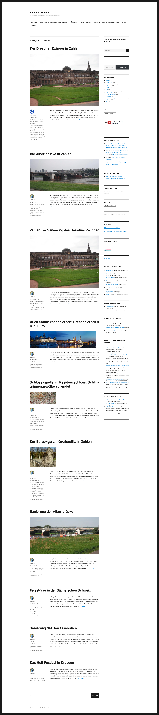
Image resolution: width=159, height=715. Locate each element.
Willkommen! (33, 22)
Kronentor (41, 130)
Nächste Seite (97, 697)
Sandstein (32, 137)
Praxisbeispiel (109, 82)
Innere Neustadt (33, 212)
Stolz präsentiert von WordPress (46, 707)
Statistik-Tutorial (109, 310)
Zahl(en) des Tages (39, 204)
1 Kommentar (33, 218)
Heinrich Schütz (33, 423)
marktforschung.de (110, 306)
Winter (38, 497)
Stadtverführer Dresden (111, 406)
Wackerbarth (33, 497)
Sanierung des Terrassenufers (53, 628)
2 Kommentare (33, 141)
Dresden (32, 119)
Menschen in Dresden (110, 280)
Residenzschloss (34, 425)
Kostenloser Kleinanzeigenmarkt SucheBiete (116, 399)
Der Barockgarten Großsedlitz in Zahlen (61, 441)
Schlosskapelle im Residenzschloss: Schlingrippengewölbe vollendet (64, 384)
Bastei (31, 612)
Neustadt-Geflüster (110, 287)
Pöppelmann (41, 134)
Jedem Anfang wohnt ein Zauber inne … (115, 176)
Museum (35, 134)
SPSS (108, 87)
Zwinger (35, 139)
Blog (82, 22)
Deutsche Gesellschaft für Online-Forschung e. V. (117, 374)
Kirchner (39, 491)
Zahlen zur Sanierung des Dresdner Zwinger (64, 230)
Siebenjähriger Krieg (39, 495)
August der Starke (34, 125)
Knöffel (31, 493)
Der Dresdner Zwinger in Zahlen (55, 48)
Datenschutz (33, 26)
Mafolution (108, 322)
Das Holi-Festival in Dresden (52, 662)
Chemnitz (32, 364)
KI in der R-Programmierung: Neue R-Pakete (115, 178)
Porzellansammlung (39, 136)
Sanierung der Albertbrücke (51, 511)
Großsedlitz (32, 490)
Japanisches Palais (34, 680)
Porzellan (32, 136)
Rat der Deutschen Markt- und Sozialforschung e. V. (117, 382)
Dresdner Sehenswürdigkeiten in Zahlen (114, 22)
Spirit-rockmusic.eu (110, 403)
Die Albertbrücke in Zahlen (50, 154)
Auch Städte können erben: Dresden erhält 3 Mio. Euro (64, 323)
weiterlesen (79, 120)
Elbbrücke (39, 210)
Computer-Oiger (109, 270)
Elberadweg (39, 488)
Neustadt (32, 214)
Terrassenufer (33, 648)
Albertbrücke (33, 207)
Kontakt (88, 22)
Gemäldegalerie (38, 127)
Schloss (32, 495)
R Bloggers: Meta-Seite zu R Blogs (112, 227)
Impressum (96, 22)
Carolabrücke (33, 210)
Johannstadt (41, 212)
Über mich (74, 22)
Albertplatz (39, 207)
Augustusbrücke (34, 208)
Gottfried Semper (34, 130)
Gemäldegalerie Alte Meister (36, 129)
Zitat (107, 101)
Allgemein (108, 80)
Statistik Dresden (39, 12)
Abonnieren (122, 67)
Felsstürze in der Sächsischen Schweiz (60, 590)
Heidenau (38, 490)
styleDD (107, 294)
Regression (109, 85)
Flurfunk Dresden (109, 273)
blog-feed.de (107, 258)
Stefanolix (108, 293)
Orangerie (36, 493)
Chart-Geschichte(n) (111, 94)
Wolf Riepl (32, 200)
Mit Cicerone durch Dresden (112, 284)
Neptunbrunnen (40, 366)
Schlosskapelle (33, 427)
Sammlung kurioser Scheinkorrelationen (115, 327)
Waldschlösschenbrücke (35, 215)
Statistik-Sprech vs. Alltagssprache (113, 91)
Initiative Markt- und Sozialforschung (114, 379)
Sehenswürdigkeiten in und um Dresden (117, 98)
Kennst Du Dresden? (110, 277)
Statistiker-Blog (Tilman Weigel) (113, 330)
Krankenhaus (33, 366)
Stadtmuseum (38, 367)
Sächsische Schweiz (39, 612)
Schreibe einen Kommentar (36, 309)
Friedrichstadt (38, 364)
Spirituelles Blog (109, 291)
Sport (107, 89)
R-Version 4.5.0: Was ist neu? (112, 180)
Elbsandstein (33, 646)
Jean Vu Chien (33, 115)
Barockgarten (33, 488)
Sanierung (37, 575)
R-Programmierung (111, 84)
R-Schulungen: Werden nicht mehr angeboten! (53, 22)
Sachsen (36, 417)
